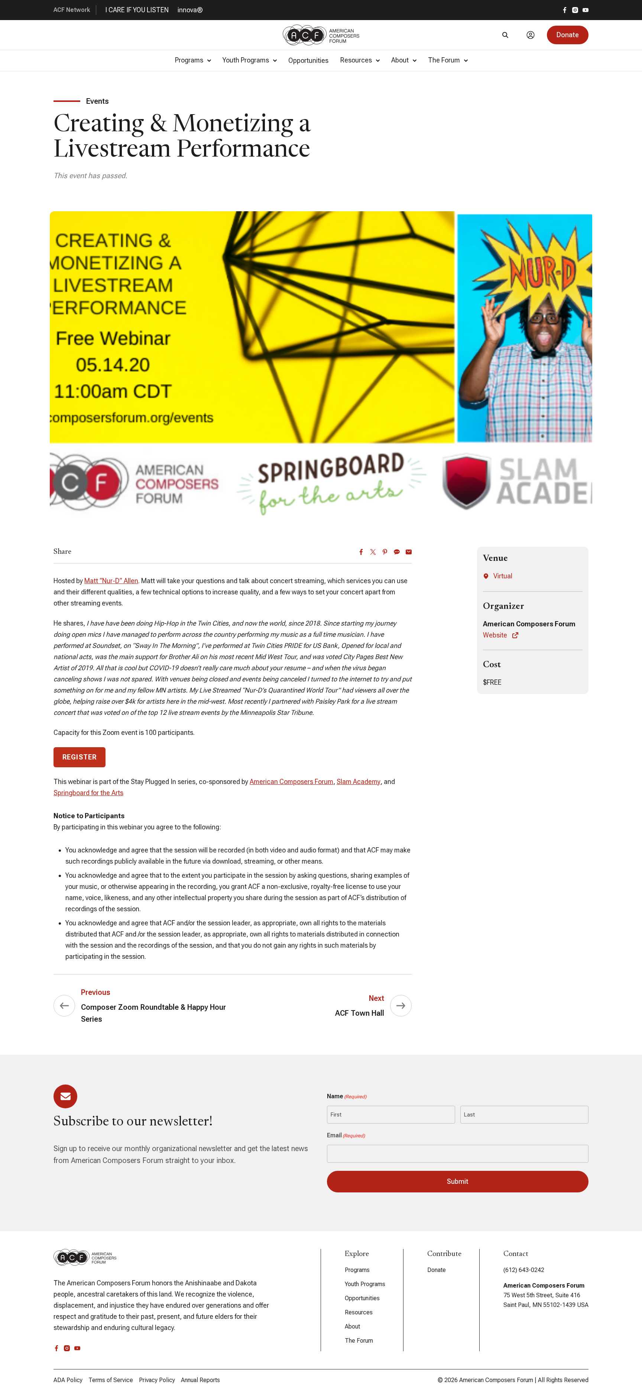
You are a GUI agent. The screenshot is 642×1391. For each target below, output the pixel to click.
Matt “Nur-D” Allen (111, 581)
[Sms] (397, 552)
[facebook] (565, 10)
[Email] (409, 552)
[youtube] (585, 10)
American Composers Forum (291, 782)
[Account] (530, 35)
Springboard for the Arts (88, 793)
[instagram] (575, 10)
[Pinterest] (385, 552)
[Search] (505, 35)
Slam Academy (358, 782)
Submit (457, 1181)
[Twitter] (373, 552)
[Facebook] (361, 552)
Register (79, 757)
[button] (567, 35)
